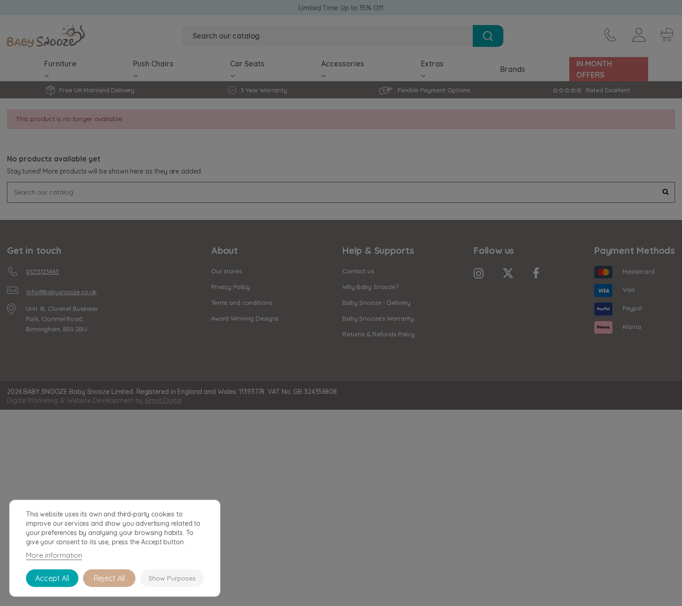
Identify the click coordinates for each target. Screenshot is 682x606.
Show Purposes (172, 578)
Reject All (109, 578)
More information (54, 555)
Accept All (52, 578)
